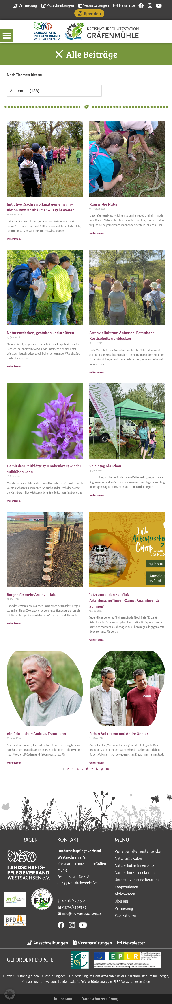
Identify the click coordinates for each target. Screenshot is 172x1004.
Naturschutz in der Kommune (137, 873)
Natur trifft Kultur (128, 859)
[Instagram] (150, 5)
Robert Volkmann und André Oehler (118, 734)
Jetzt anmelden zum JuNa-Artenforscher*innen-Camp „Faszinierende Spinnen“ (124, 601)
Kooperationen (126, 887)
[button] (6, 35)
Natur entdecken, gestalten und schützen (40, 333)
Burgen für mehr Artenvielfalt (31, 595)
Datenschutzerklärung (99, 999)
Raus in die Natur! (104, 205)
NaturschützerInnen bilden (135, 866)
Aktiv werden (125, 894)
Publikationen (125, 916)
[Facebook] (141, 5)
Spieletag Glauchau (105, 466)
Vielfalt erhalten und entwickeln (139, 851)
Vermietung (124, 909)
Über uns (122, 901)
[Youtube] (158, 5)
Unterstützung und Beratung (137, 880)
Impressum (63, 999)
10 (107, 769)
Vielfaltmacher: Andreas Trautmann (36, 734)
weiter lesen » (14, 239)
